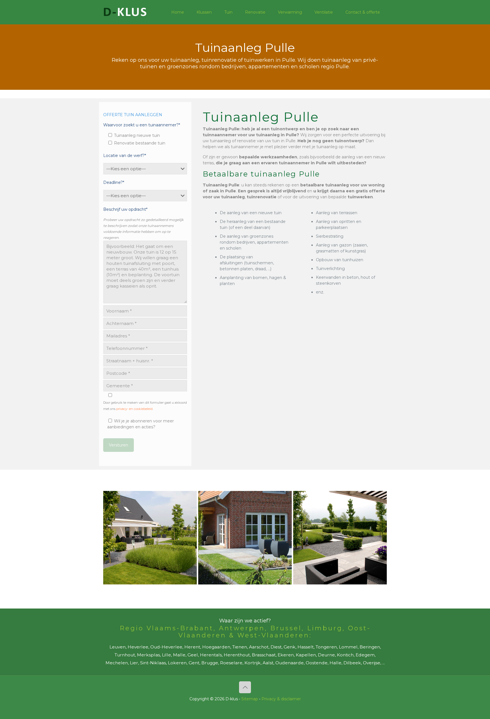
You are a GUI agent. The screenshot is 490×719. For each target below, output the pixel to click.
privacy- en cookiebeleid (134, 409)
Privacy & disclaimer (281, 698)
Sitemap (249, 698)
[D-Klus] (125, 12)
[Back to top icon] (245, 687)
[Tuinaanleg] (150, 537)
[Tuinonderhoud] (245, 537)
